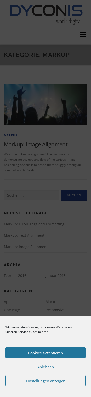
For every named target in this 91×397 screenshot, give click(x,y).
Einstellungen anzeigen (45, 380)
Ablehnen (45, 366)
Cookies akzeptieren (45, 352)
